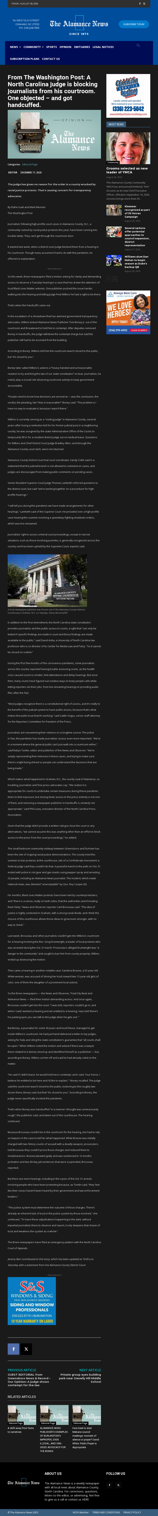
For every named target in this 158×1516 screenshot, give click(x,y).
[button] (138, 45)
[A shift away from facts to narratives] (22, 1415)
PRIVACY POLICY (132, 1512)
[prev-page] (108, 279)
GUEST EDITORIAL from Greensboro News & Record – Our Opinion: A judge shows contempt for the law (29, 1380)
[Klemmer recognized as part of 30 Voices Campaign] (114, 210)
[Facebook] (140, 4)
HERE (85, 1499)
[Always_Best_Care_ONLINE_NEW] (128, 312)
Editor (12, 172)
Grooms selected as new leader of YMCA (127, 170)
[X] (144, 4)
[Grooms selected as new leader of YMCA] (128, 148)
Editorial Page (30, 164)
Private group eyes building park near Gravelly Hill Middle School (80, 1378)
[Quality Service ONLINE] (128, 96)
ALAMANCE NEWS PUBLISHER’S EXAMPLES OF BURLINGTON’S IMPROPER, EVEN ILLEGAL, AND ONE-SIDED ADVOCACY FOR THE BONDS (54, 1440)
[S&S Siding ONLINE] (54, 1301)
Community (113, 162)
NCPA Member (81, 1512)
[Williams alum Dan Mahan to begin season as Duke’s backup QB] (114, 260)
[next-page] (115, 279)
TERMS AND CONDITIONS (106, 1512)
